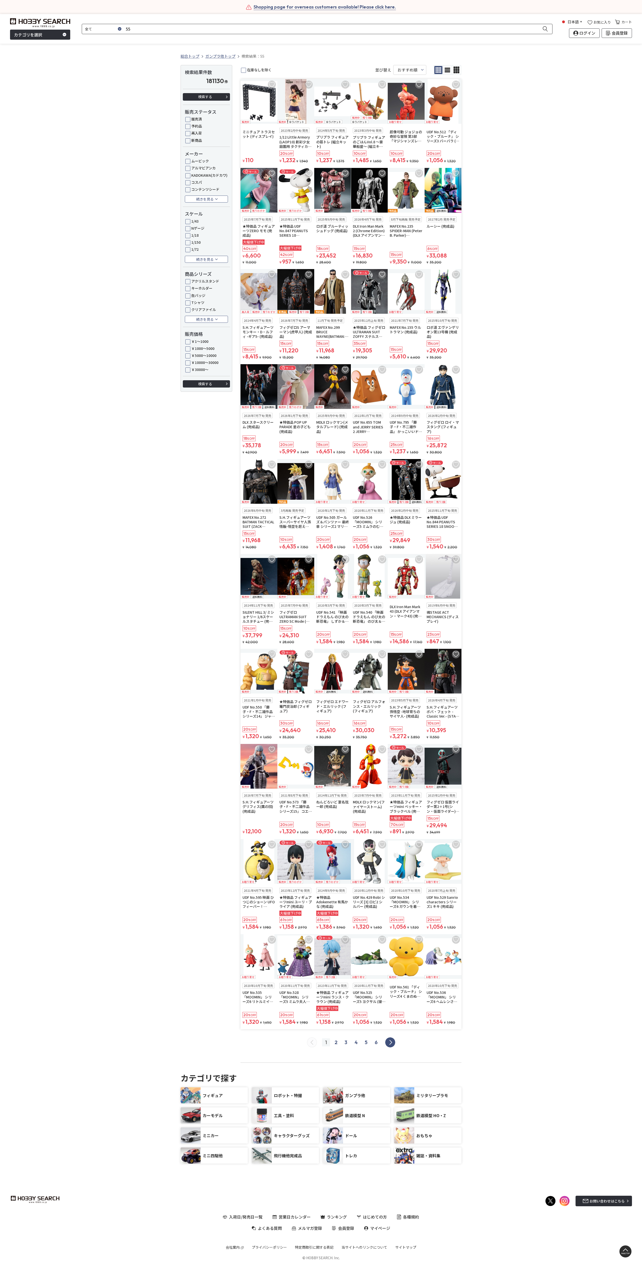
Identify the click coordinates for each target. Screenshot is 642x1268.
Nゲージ (197, 228)
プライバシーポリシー (269, 1247)
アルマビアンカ (203, 168)
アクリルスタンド (205, 281)
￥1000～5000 (202, 348)
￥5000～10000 (203, 355)
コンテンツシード (205, 189)
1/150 (196, 242)
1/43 (195, 221)
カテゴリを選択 (28, 35)
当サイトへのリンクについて (364, 1247)
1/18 (195, 235)
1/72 (195, 249)
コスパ (196, 182)
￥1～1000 (199, 341)
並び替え (383, 70)
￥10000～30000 (204, 362)
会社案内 (233, 1247)
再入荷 (196, 133)
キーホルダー (201, 288)
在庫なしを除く (259, 70)
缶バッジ (198, 295)
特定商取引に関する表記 (314, 1247)
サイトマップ (405, 1247)
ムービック (200, 161)
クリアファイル (203, 309)
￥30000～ (199, 369)
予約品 (196, 126)
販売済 (196, 119)
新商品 (196, 140)
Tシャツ (197, 302)
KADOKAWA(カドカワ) (209, 175)
